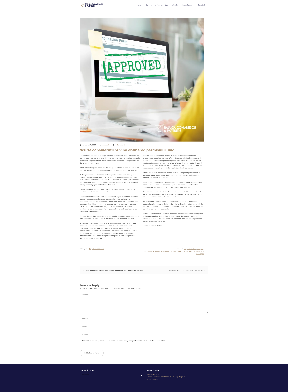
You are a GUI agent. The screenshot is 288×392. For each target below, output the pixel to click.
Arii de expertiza (161, 5)
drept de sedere (190, 249)
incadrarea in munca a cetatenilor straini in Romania (164, 251)
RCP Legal (200, 254)
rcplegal (105, 145)
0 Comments (121, 145)
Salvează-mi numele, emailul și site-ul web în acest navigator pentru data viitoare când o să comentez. (123, 341)
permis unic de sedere (195, 251)
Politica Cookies (152, 379)
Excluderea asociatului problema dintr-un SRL (185, 270)
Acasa (140, 5)
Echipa (149, 5)
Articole (175, 5)
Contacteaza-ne (188, 5)
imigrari (200, 249)
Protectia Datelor (152, 374)
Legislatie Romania (96, 249)
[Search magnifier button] (140, 374)
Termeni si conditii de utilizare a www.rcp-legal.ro (165, 377)
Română (201, 5)
